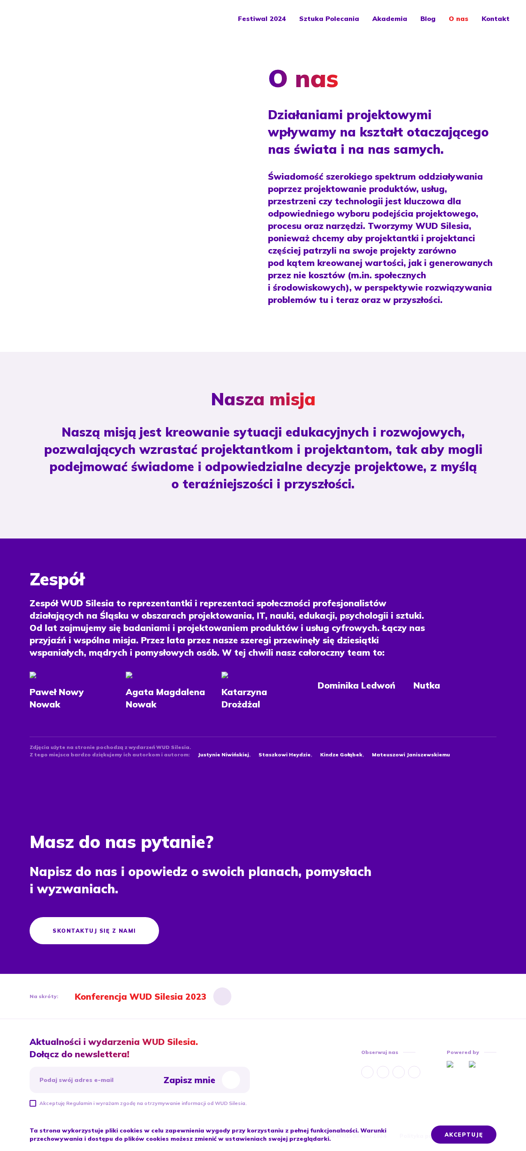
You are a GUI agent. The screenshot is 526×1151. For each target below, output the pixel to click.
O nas (458, 18)
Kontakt (496, 18)
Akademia (389, 18)
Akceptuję (464, 1134)
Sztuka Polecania (329, 18)
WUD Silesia (45, 18)
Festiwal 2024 (262, 18)
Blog (428, 18)
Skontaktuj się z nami (94, 930)
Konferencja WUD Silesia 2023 (141, 996)
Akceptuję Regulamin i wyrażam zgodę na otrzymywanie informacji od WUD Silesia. (143, 1103)
